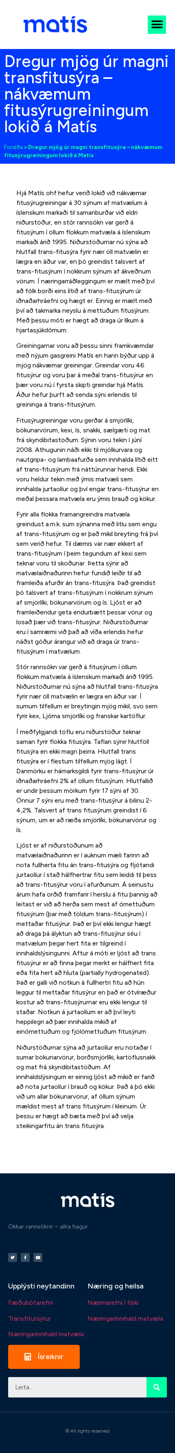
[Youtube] (37, 1257)
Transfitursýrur (29, 1318)
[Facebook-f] (25, 1257)
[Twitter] (12, 1257)
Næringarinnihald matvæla (46, 1334)
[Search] (157, 1387)
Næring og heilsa (116, 1286)
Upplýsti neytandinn (41, 1286)
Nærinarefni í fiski (113, 1302)
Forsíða (13, 147)
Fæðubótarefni (30, 1302)
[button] (157, 25)
